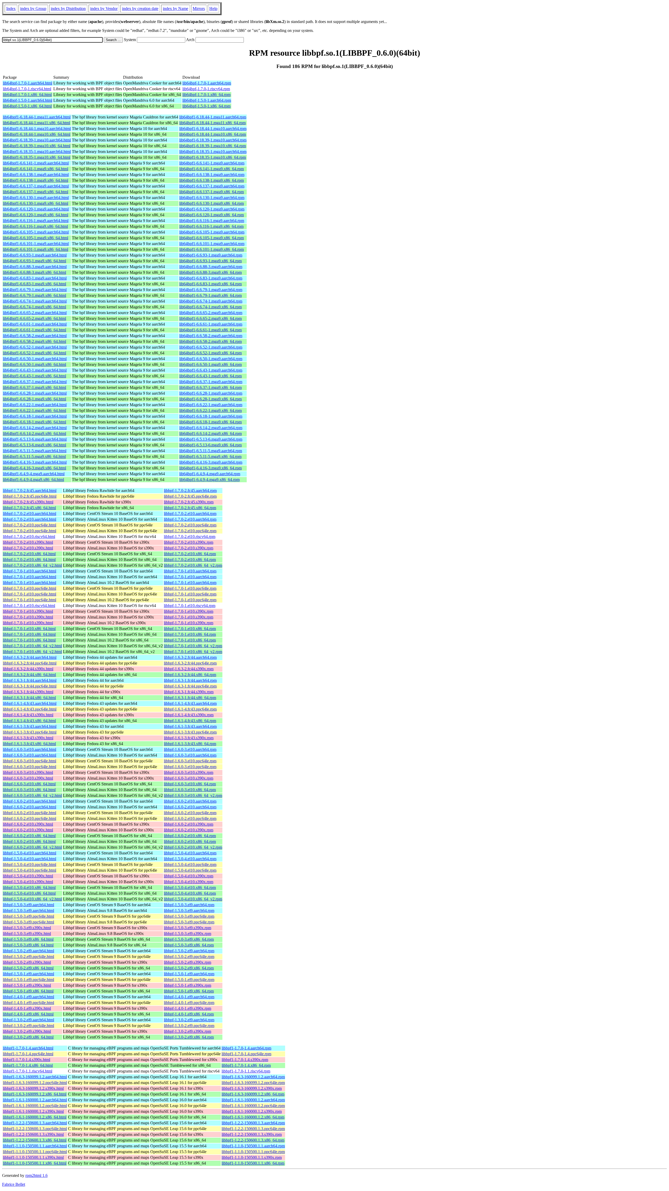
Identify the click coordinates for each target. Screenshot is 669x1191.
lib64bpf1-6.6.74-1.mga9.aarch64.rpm (210, 301)
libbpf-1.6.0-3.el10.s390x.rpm (188, 772)
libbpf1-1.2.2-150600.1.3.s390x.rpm (252, 1134)
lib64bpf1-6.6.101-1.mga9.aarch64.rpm (211, 243)
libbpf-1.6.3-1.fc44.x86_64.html (29, 697)
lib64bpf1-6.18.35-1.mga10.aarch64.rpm (212, 151)
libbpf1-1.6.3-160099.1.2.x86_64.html (34, 1094)
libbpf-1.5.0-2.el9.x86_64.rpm (189, 968)
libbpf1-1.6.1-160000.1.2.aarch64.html (35, 1100)
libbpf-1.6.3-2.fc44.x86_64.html (29, 674)
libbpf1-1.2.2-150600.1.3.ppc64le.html (35, 1128)
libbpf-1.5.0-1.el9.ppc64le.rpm (189, 979)
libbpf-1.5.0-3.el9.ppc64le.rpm (189, 916)
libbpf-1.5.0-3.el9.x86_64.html (28, 939)
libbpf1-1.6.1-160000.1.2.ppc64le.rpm (253, 1105)
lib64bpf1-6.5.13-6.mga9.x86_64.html (34, 445)
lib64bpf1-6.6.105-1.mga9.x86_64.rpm (211, 238)
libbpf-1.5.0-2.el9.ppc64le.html (28, 956)
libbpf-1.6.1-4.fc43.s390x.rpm (189, 715)
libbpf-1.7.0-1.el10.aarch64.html (29, 571)
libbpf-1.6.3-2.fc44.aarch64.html (29, 657)
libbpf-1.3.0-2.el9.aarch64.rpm (189, 1020)
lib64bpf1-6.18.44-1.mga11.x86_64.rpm (212, 123)
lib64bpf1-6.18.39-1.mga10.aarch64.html (37, 140)
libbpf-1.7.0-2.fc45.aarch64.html (29, 490)
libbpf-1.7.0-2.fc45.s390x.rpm (189, 502)
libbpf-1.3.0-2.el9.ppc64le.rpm (189, 1025)
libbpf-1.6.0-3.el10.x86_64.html (29, 784)
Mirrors (199, 8)
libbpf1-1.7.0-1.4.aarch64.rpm (246, 1048)
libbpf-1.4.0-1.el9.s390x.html (27, 1008)
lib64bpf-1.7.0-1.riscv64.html (27, 89)
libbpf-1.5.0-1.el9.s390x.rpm (187, 985)
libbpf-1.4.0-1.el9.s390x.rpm (187, 1008)
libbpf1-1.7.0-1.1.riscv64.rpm (246, 1071)
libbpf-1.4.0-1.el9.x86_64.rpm (189, 1014)
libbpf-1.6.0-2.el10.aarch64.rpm (190, 801)
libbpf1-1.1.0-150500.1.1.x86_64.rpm (253, 1163)
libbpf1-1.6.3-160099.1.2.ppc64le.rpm (253, 1082)
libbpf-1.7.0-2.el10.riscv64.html (29, 536)
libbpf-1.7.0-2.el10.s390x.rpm (188, 542)
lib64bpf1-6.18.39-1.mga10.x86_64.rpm (212, 146)
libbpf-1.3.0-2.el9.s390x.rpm (187, 1031)
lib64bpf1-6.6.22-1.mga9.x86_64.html (34, 410)
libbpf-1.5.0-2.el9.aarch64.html (28, 951)
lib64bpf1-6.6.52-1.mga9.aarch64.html (35, 347)
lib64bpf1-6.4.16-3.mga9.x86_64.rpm (210, 468)
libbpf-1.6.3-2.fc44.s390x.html (28, 669)
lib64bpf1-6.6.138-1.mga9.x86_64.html (35, 180)
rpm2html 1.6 (36, 1175)
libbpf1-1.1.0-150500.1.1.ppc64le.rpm (253, 1151)
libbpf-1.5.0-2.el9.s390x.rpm (187, 962)
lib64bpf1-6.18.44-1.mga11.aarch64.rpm (212, 117)
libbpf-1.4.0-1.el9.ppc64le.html (28, 1002)
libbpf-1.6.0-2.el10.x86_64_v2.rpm (193, 847)
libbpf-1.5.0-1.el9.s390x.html (27, 985)
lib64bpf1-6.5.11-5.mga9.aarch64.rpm (210, 451)
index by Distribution (68, 8)
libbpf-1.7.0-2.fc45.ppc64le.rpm (190, 496)
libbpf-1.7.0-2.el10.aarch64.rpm (190, 513)
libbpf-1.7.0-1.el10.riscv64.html (29, 605)
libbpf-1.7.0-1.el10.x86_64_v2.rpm (193, 646)
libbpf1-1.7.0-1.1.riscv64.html (27, 1071)
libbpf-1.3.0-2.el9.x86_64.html (28, 1037)
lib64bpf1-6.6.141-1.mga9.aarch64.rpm (211, 163)
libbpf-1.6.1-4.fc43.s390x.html (28, 715)
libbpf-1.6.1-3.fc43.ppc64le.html (29, 732)
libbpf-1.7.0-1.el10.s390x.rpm (188, 611)
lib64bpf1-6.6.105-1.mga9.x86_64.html (35, 238)
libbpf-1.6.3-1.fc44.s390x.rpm (189, 692)
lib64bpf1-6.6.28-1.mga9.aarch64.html (35, 393)
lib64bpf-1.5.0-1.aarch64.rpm (206, 100)
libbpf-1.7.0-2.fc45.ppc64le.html (29, 496)
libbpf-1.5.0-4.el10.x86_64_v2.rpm (193, 899)
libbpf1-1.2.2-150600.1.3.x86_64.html (34, 1140)
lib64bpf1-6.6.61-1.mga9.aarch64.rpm (210, 324)
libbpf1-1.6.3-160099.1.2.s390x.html (33, 1088)
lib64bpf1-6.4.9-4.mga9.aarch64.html (34, 474)
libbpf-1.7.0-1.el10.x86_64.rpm (190, 628)
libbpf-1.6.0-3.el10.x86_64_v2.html (32, 795)
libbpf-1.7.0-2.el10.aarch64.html (29, 513)
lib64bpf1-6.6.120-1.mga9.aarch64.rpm (211, 209)
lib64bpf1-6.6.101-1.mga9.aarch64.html (36, 243)
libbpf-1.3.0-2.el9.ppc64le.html (28, 1025)
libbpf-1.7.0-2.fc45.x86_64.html (29, 508)
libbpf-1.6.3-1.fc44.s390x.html (28, 692)
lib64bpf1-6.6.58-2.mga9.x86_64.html (34, 341)
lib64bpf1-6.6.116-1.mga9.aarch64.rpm (211, 220)
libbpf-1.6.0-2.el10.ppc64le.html (29, 812)
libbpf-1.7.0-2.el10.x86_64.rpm (190, 554)
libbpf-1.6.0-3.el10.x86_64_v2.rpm (193, 795)
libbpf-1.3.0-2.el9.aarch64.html (28, 1020)
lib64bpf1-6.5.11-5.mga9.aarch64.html (34, 451)
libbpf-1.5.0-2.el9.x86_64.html (28, 968)
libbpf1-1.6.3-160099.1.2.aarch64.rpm (253, 1077)
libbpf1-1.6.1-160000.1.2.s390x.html (33, 1111)
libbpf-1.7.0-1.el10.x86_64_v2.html (32, 646)
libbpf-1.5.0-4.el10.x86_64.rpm (190, 887)
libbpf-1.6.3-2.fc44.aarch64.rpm (190, 657)
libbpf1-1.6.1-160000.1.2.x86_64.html (34, 1117)
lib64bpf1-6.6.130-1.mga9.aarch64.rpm (211, 197)
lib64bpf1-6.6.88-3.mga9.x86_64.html (34, 272)
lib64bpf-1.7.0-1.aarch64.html (27, 83)
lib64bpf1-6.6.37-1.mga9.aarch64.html (35, 381)
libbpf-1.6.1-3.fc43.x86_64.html (29, 743)
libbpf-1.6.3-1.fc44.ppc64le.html (29, 686)
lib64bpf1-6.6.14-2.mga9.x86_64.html (34, 433)
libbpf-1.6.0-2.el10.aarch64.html (29, 801)
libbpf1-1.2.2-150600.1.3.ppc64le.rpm (253, 1128)
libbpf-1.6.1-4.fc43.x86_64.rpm (190, 720)
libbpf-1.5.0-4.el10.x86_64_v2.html (32, 899)
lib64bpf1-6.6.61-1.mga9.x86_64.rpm (210, 330)
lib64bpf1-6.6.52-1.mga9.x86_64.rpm (210, 353)
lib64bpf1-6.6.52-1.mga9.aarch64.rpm (210, 347)
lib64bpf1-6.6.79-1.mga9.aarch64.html (35, 289)
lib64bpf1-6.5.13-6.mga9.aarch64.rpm (210, 439)
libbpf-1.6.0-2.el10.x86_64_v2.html (32, 847)
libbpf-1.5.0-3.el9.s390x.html (27, 928)
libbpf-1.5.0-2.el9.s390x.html (27, 962)
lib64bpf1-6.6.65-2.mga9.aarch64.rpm (210, 312)
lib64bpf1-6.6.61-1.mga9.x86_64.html (34, 330)
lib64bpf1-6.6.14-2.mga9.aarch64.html (35, 428)
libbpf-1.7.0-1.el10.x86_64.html (29, 628)
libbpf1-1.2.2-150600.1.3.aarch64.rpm (253, 1123)
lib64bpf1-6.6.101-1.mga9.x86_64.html (35, 249)
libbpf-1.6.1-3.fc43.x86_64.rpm (190, 743)
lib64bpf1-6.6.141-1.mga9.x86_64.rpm (211, 169)
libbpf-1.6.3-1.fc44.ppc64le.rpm (190, 686)
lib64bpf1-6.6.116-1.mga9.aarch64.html (35, 220)
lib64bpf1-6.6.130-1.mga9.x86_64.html (35, 203)
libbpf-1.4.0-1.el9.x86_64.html (28, 1014)
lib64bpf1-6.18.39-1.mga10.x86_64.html (36, 146)
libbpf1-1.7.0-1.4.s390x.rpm (245, 1059)
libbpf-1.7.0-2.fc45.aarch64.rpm (190, 490)
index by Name (175, 8)
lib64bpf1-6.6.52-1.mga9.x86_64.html (34, 353)
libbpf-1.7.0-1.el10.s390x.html (28, 611)
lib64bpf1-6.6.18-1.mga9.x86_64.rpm (210, 422)
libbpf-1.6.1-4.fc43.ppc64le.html (29, 709)
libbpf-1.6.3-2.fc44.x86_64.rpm (190, 674)
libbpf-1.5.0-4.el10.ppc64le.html (29, 864)
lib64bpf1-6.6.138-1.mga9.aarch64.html (36, 174)
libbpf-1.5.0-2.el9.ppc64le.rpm (189, 956)
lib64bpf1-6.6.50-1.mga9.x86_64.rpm (210, 364)
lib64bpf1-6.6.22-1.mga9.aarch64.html (35, 404)
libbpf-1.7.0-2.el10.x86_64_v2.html (32, 565)
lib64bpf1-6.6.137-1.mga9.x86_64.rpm (211, 192)
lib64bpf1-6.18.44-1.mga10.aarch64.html (37, 128)
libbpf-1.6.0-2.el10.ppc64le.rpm (190, 812)
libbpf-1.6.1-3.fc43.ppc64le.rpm (190, 732)
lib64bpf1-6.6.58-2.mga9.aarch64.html (35, 335)
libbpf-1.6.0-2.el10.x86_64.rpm (190, 835)
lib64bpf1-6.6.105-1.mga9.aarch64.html (36, 232)
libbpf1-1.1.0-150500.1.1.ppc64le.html (35, 1151)
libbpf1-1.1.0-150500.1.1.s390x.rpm (252, 1157)
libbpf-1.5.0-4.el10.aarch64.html (29, 853)
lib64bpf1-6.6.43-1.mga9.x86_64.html (34, 376)
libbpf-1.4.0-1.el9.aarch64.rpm (189, 997)
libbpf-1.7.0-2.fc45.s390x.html (28, 502)
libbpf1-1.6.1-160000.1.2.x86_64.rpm (253, 1117)
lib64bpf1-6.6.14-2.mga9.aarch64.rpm (210, 428)
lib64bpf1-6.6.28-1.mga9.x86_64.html (34, 399)
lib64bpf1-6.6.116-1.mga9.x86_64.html (35, 226)
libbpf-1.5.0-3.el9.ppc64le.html (28, 916)
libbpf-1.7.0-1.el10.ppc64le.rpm (190, 588)
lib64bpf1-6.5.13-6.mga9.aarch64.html (35, 439)
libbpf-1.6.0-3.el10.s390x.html (28, 772)
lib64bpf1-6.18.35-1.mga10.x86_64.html (36, 157)
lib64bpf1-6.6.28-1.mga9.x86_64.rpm (210, 399)
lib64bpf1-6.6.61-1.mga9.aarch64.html (35, 324)
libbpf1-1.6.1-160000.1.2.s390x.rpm (252, 1111)
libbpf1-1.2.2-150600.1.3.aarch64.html (35, 1123)
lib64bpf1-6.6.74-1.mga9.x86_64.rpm (210, 307)
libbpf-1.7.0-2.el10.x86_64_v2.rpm (193, 565)
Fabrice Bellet (13, 1184)
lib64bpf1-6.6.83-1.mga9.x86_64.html (34, 284)
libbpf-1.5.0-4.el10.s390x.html (28, 876)
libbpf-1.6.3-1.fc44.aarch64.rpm (190, 680)
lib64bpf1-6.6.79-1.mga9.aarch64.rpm (210, 289)
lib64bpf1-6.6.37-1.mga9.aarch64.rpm (210, 381)
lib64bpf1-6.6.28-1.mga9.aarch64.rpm (210, 393)
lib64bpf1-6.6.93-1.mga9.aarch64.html (35, 255)
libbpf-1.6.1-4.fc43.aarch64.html (29, 703)
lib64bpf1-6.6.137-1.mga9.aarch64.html (36, 186)
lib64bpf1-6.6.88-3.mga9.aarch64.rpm (210, 266)
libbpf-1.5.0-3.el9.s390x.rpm (187, 928)
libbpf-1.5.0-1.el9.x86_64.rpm (189, 991)
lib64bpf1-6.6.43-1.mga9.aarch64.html (35, 370)
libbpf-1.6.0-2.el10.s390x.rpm (188, 824)
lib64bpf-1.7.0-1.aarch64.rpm (206, 83)
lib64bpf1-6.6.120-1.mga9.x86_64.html (35, 215)
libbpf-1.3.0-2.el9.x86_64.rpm (189, 1037)
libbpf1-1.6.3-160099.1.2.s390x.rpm (252, 1088)
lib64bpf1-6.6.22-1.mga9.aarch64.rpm (210, 404)
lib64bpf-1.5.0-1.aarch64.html (27, 100)
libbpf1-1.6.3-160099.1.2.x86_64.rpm (253, 1094)
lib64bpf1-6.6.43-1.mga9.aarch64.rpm (210, 370)
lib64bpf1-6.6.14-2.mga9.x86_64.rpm (210, 433)
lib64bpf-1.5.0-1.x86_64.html (27, 106)
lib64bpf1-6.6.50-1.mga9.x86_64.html (34, 364)
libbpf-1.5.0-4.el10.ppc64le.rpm (190, 864)
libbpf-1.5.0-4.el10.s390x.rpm (188, 876)
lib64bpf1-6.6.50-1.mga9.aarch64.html (35, 358)
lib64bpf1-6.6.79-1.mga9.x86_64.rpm (210, 295)
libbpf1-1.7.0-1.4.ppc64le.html (28, 1054)
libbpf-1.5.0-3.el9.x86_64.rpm (189, 939)
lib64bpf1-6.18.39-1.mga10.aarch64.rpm (212, 140)
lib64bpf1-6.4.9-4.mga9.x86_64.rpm (209, 479)
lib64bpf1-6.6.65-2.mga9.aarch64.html (35, 312)
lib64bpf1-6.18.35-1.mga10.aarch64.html (37, 151)
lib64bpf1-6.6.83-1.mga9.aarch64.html (35, 278)
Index (11, 8)
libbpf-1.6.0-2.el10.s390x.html (28, 824)
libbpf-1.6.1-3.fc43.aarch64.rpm (190, 726)
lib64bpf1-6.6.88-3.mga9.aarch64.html (35, 266)
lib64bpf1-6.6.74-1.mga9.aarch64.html (35, 301)
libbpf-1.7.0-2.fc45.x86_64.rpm (190, 508)
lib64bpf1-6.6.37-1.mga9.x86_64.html (34, 387)
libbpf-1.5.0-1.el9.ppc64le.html (28, 979)
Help (213, 8)
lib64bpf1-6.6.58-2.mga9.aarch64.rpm (210, 335)
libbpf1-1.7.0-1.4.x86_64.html (28, 1065)
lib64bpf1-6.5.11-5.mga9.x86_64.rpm (210, 456)
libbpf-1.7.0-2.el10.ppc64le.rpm (190, 525)
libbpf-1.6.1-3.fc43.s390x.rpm (189, 738)
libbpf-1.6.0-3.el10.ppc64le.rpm (190, 761)
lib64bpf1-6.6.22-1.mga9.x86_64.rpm (210, 410)
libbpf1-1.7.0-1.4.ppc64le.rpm (246, 1054)
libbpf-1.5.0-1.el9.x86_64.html (28, 991)
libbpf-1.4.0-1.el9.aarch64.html (28, 997)
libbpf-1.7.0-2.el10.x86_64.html (29, 554)
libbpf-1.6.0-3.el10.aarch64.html (29, 749)
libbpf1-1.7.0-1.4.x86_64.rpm (246, 1065)
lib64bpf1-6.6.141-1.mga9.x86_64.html (35, 169)
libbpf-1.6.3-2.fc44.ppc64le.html (29, 663)
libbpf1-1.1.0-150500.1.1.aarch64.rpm (253, 1146)
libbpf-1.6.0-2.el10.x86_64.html (29, 835)
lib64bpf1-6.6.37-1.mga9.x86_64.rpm (210, 387)
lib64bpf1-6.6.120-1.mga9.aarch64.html (36, 209)
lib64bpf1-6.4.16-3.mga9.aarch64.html (35, 462)
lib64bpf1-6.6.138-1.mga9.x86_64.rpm (211, 180)
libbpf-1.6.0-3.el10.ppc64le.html (29, 761)
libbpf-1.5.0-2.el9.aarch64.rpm (189, 951)
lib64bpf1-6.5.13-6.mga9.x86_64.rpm (210, 445)
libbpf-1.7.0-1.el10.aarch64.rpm (190, 571)
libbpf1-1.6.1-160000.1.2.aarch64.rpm (253, 1100)
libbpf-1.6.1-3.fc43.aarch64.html (29, 726)
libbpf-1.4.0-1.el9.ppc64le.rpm (189, 1002)
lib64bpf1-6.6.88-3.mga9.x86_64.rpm (210, 272)
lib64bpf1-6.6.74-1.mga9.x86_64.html (34, 307)
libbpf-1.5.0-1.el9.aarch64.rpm (189, 974)
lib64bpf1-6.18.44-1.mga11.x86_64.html (36, 123)
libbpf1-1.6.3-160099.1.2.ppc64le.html (35, 1082)
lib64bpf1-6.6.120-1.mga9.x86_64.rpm (211, 215)
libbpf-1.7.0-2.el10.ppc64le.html (29, 525)
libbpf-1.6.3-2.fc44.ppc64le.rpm (190, 663)
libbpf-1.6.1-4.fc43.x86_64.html (29, 720)
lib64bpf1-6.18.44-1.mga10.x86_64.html (36, 134)
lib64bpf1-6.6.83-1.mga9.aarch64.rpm (210, 278)
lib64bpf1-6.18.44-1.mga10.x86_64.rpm (212, 134)
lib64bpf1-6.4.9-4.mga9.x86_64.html (33, 479)
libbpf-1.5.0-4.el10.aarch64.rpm (190, 853)
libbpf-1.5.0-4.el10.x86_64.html (29, 887)
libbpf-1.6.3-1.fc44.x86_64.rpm (190, 697)
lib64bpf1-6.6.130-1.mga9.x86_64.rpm (211, 203)
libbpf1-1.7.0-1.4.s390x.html (26, 1059)
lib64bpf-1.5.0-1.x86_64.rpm (206, 106)
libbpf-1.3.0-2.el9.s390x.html (27, 1031)
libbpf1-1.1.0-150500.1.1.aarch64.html (35, 1146)
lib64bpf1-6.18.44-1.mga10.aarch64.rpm (212, 128)
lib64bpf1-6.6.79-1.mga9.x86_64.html (34, 295)
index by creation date (140, 8)
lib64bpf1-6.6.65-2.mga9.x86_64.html (34, 318)
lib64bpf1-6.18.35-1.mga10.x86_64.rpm (212, 157)
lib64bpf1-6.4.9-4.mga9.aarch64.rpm (209, 474)
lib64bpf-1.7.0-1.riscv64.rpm (206, 89)
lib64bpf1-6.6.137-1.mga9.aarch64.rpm (211, 186)
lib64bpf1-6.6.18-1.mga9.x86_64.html (34, 422)
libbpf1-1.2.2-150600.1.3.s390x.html (33, 1134)
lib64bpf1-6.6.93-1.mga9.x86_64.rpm (210, 261)
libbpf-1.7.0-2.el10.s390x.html (28, 542)
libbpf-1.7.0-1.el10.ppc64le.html (29, 588)
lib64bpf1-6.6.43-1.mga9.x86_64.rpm (210, 376)
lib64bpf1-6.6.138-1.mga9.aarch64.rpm (211, 174)
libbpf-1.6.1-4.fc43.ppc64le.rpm (190, 709)
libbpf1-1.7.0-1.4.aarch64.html (28, 1048)
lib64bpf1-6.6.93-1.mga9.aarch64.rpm (210, 255)
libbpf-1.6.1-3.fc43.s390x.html (28, 738)
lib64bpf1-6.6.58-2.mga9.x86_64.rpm (210, 341)
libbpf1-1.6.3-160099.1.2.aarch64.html (35, 1077)
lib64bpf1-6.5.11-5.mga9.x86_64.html (34, 456)
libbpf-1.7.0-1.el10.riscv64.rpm (189, 605)
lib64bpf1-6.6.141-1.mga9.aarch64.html (36, 163)
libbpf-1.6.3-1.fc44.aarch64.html (29, 680)
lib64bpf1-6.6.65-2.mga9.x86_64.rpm (210, 318)
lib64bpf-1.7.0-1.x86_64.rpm (206, 94)
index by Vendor (104, 8)
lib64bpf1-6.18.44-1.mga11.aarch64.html (37, 117)
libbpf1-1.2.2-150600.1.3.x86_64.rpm (253, 1140)
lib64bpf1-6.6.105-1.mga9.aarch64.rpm (211, 232)
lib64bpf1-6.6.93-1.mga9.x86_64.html (34, 261)
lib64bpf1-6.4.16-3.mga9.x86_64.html (34, 468)
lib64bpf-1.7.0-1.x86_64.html (27, 94)
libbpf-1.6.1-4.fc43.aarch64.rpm (190, 703)
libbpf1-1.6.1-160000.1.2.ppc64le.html (35, 1105)
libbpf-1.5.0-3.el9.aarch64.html (28, 905)
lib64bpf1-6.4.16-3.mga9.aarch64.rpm (210, 462)
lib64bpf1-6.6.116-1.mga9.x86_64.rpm (211, 226)
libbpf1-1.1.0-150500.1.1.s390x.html (33, 1157)
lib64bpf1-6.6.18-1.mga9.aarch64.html (35, 416)
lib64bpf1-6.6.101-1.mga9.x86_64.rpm (211, 249)
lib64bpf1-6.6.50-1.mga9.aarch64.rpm (210, 358)
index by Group (33, 8)
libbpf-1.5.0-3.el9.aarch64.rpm (189, 905)
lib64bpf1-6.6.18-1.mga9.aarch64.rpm (210, 416)
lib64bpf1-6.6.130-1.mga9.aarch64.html (36, 197)
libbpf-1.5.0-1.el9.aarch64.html (28, 974)
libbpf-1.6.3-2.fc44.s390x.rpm (189, 669)
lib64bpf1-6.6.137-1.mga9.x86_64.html (35, 192)
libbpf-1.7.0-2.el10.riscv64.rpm (189, 536)
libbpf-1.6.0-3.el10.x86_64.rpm (190, 784)
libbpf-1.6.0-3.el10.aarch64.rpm (190, 749)
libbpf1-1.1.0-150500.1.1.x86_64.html (34, 1163)
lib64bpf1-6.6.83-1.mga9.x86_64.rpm (210, 284)
